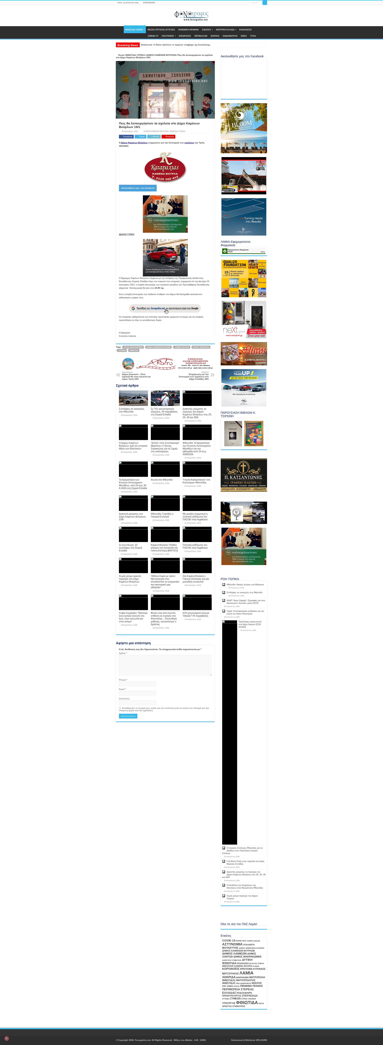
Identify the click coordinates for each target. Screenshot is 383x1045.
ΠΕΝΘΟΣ (258, 986)
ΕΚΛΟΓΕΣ (253, 963)
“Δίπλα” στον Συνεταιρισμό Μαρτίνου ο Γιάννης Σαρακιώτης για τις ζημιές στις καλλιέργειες (165, 447)
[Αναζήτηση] (265, 2)
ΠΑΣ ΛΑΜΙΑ (227, 986)
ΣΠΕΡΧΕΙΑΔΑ (250, 995)
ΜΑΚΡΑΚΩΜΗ (242, 977)
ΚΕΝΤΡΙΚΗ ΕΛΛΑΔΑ (225, 30)
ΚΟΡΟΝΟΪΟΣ (231, 968)
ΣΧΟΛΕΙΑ (122, 350)
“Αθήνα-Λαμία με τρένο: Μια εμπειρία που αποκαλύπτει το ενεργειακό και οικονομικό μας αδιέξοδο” (165, 582)
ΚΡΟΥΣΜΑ (246, 969)
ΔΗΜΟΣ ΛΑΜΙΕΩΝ (234, 953)
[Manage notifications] (6, 1038)
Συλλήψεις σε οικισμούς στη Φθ (155, 45)
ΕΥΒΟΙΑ (261, 963)
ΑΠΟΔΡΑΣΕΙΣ (185, 36)
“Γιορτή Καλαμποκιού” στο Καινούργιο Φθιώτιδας (196, 481)
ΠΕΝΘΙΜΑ (246, 986)
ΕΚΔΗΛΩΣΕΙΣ (245, 30)
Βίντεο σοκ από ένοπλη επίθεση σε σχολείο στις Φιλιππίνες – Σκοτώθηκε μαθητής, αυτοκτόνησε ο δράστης (164, 619)
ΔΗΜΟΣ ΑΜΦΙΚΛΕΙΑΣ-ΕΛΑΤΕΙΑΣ (251, 948)
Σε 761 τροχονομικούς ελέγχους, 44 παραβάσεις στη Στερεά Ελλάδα (164, 411)
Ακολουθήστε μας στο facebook (137, 188)
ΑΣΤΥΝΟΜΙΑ (232, 944)
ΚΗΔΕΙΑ (256, 966)
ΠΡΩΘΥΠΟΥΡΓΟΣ (231, 996)
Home (121, 55)
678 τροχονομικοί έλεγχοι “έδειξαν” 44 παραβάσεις (196, 614)
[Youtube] (244, 3)
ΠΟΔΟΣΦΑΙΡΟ (244, 993)
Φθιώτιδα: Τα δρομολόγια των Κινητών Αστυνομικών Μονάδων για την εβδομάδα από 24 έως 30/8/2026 (197, 449)
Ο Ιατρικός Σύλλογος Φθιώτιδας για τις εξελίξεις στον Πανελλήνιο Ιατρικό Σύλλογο (242, 850)
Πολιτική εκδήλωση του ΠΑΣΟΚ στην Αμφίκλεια (195, 546)
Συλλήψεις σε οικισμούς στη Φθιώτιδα (131, 410)
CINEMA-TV (153, 36)
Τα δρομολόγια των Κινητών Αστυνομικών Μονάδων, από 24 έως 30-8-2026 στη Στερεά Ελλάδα (133, 484)
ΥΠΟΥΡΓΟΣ (228, 1003)
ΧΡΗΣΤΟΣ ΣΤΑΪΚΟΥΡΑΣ (233, 1006)
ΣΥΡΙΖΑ (244, 999)
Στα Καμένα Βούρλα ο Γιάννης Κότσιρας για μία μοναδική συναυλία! (196, 579)
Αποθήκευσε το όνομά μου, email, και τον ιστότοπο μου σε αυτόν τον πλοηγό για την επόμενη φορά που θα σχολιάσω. (164, 709)
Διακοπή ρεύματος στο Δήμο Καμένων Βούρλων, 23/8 (132, 516)
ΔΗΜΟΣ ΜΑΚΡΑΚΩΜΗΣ (247, 956)
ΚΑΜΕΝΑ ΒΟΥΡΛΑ (182, 347)
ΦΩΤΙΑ (261, 1003)
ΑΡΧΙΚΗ (120, 29)
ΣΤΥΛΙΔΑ (226, 999)
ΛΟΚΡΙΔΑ (228, 977)
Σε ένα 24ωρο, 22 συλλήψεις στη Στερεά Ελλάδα (130, 548)
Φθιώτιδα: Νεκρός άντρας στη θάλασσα (245, 584)
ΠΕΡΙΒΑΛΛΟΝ (200, 36)
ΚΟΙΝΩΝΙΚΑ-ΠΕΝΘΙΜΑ (188, 30)
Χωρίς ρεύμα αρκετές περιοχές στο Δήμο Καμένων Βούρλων (130, 579)
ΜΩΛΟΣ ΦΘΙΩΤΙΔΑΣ (201, 347)
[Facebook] (241, 3)
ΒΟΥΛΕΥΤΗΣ (230, 947)
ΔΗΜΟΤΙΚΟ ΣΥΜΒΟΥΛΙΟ (231, 960)
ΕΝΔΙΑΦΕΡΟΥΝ (230, 36)
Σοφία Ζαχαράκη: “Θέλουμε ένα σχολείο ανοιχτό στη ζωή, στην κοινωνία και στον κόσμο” (133, 617)
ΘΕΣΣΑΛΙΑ (228, 966)
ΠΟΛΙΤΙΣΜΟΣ (168, 36)
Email (122, 689)
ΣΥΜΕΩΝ (235, 998)
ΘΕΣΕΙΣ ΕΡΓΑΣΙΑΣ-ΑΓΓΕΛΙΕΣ (161, 30)
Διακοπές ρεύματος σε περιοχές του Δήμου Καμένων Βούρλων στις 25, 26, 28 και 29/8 (197, 413)
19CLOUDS (261, 1040)
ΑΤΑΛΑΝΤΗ (248, 944)
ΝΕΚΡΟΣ (257, 983)
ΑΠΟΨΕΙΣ (215, 36)
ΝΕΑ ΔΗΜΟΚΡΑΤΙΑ (243, 983)
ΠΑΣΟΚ (237, 986)
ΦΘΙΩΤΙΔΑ (134, 350)
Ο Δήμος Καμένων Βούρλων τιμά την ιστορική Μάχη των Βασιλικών (133, 446)
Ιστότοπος (124, 698)
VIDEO (244, 36)
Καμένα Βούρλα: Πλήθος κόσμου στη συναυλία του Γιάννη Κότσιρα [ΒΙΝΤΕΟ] (164, 548)
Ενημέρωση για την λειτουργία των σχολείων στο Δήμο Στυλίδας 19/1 (194, 375)
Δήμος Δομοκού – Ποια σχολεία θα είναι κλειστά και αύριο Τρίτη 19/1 (136, 375)
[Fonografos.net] (191, 15)
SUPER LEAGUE (253, 941)
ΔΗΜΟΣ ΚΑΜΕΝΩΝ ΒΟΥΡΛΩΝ (161, 55)
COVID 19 (228, 940)
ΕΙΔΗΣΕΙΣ (206, 30)
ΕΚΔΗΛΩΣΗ (243, 963)
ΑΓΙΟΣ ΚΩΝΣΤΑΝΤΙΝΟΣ (133, 347)
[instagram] (247, 3)
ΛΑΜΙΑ (246, 973)
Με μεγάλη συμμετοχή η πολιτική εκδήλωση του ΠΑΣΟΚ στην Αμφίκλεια (195, 516)
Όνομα (123, 680)
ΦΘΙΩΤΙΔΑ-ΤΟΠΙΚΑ (134, 30)
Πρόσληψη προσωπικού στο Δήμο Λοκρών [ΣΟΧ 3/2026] (250, 624)
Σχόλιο (123, 653)
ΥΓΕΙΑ (253, 36)
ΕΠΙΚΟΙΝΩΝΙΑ (149, 3)
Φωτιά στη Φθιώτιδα (161, 479)
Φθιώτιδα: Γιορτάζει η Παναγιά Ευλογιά (162, 515)
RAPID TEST (241, 941)
